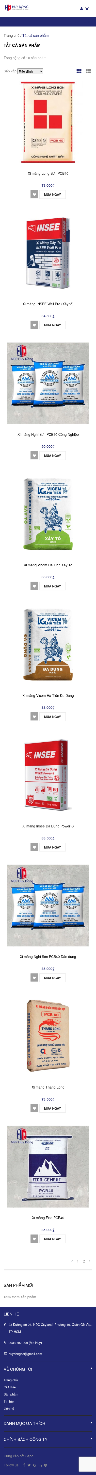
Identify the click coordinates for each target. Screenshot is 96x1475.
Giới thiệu (10, 1387)
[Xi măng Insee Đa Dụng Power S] (48, 775)
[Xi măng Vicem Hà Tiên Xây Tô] (48, 514)
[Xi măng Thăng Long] (48, 1036)
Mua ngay (52, 194)
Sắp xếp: (10, 70)
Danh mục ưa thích (24, 1423)
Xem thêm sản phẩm (20, 1296)
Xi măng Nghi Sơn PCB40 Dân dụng (48, 956)
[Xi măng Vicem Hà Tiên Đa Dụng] (48, 644)
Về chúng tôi (18, 1369)
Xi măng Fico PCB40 (48, 1217)
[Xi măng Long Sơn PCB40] (48, 122)
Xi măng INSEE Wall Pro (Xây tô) (48, 303)
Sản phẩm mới (18, 1285)
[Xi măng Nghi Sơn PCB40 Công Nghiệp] (48, 383)
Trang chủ (11, 1380)
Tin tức (9, 1401)
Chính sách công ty (26, 1439)
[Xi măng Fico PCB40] (48, 1166)
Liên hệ (9, 1408)
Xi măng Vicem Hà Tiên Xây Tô (48, 564)
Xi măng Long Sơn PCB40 (48, 173)
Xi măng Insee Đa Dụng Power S (48, 826)
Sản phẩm (11, 1394)
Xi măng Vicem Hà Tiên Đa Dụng (48, 695)
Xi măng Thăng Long (48, 1087)
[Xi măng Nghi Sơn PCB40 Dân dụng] (48, 905)
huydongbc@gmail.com (25, 1353)
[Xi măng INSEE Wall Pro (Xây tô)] (48, 253)
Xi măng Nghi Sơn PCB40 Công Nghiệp (48, 434)
